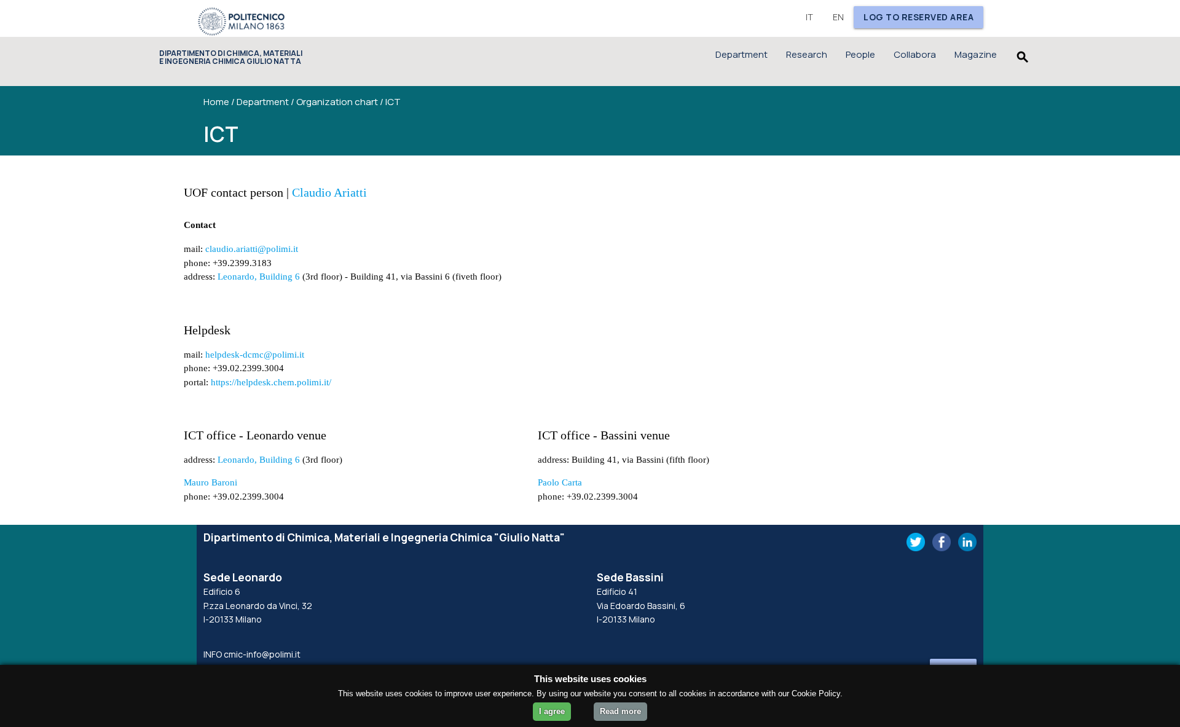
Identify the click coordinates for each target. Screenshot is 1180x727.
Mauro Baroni (210, 482)
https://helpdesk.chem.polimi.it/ (271, 382)
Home (216, 101)
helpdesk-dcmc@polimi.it (254, 355)
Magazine (975, 54)
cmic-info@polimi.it (262, 654)
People (860, 54)
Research (806, 54)
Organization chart (337, 101)
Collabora (915, 54)
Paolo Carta (560, 482)
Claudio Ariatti (329, 192)
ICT (393, 101)
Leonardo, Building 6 (259, 276)
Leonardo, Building (255, 460)
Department (741, 54)
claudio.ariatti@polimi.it (251, 249)
